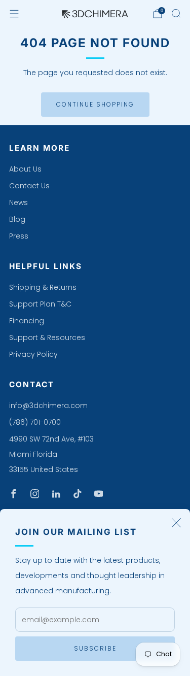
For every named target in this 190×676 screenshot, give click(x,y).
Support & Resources (47, 337)
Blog (17, 219)
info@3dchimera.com (48, 405)
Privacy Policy (33, 354)
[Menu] (14, 14)
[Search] (176, 13)
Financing (26, 321)
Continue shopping (95, 104)
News (18, 202)
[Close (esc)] (176, 522)
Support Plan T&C (40, 304)
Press (18, 236)
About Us (25, 169)
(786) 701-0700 (35, 422)
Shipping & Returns (43, 287)
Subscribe (95, 648)
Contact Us (29, 186)
